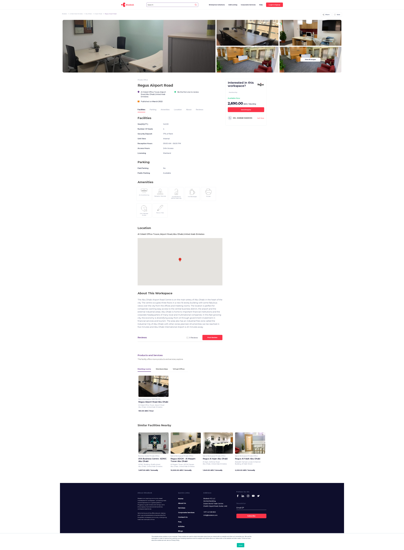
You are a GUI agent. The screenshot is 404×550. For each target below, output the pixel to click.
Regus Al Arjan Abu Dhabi (215, 459)
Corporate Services (248, 5)
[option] (153, 387)
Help (261, 5)
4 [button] (155, 452)
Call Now (260, 118)
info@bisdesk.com (210, 515)
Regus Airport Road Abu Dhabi (153, 402)
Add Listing (232, 5)
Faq (179, 522)
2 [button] (217, 452)
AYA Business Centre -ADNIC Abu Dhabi (152, 460)
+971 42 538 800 (209, 512)
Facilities (141, 110)
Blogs (180, 531)
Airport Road (98, 14)
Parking (153, 110)
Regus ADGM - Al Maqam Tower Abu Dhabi (183, 460)
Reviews (199, 110)
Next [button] (165, 443)
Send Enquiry (246, 110)
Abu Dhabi (88, 14)
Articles (181, 526)
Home (180, 499)
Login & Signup (274, 5)
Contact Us (183, 517)
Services (181, 508)
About (188, 110)
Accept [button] (241, 545)
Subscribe (251, 516)
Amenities (165, 110)
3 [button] (186, 452)
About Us (182, 503)
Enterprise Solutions (217, 5)
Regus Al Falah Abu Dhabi (247, 459)
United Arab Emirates (76, 14)
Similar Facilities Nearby (154, 425)
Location (178, 110)
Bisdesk (64, 14)
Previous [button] (141, 443)
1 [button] (216, 452)
